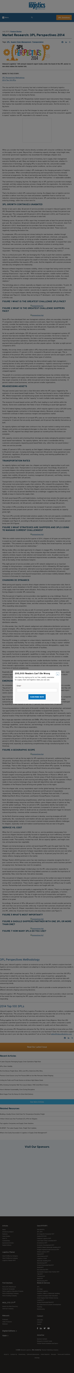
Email (19, 686)
